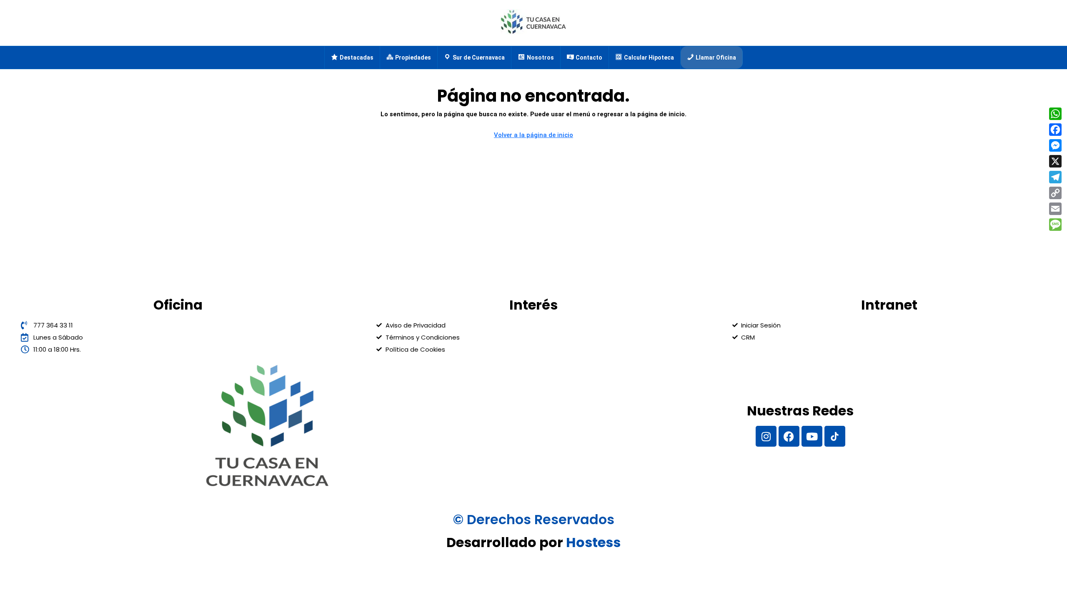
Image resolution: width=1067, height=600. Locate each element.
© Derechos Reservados (533, 519)
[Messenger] (1055, 145)
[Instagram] (766, 436)
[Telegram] (1055, 177)
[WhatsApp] (1055, 114)
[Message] (1055, 224)
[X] (1055, 161)
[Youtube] (812, 436)
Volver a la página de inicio (533, 135)
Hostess (593, 542)
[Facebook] (789, 436)
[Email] (1055, 209)
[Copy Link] (1055, 193)
